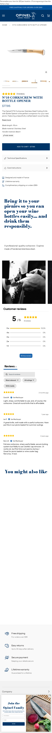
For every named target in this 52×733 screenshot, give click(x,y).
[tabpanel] (26, 416)
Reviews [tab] (10, 366)
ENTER (13, 724)
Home (4, 25)
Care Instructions (14, 168)
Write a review (26, 356)
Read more (6, 120)
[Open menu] (5, 15)
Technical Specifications (17, 158)
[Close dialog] (49, 696)
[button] (24, 282)
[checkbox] (10, 386)
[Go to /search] (41, 15)
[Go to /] (26, 15)
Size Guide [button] (9, 135)
